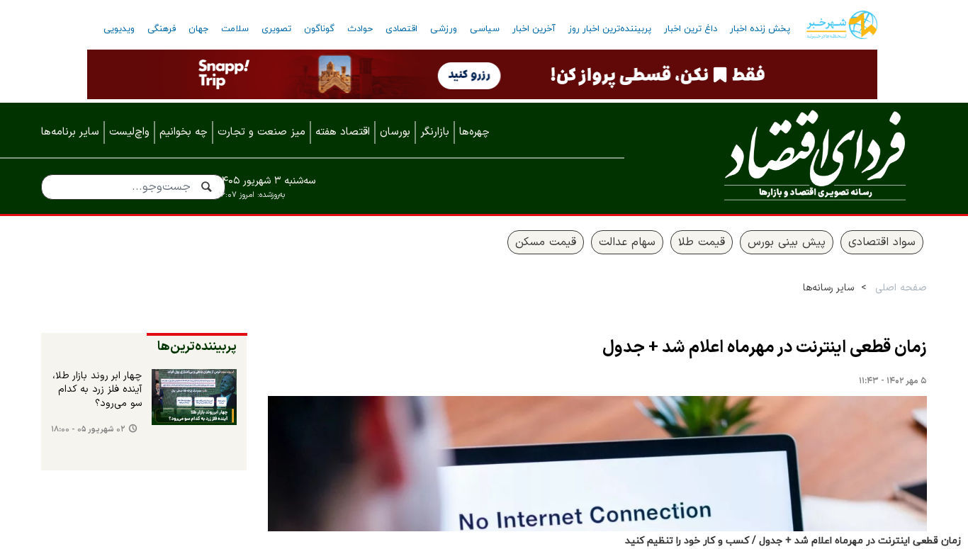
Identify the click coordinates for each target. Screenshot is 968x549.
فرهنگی (161, 29)
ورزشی (443, 29)
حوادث (360, 29)
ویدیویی (119, 29)
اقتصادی (401, 29)
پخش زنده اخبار (760, 29)
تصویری (276, 29)
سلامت (235, 29)
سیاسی (485, 29)
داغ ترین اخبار (690, 29)
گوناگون (319, 29)
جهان (198, 29)
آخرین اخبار (534, 29)
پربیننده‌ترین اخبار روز (609, 29)
